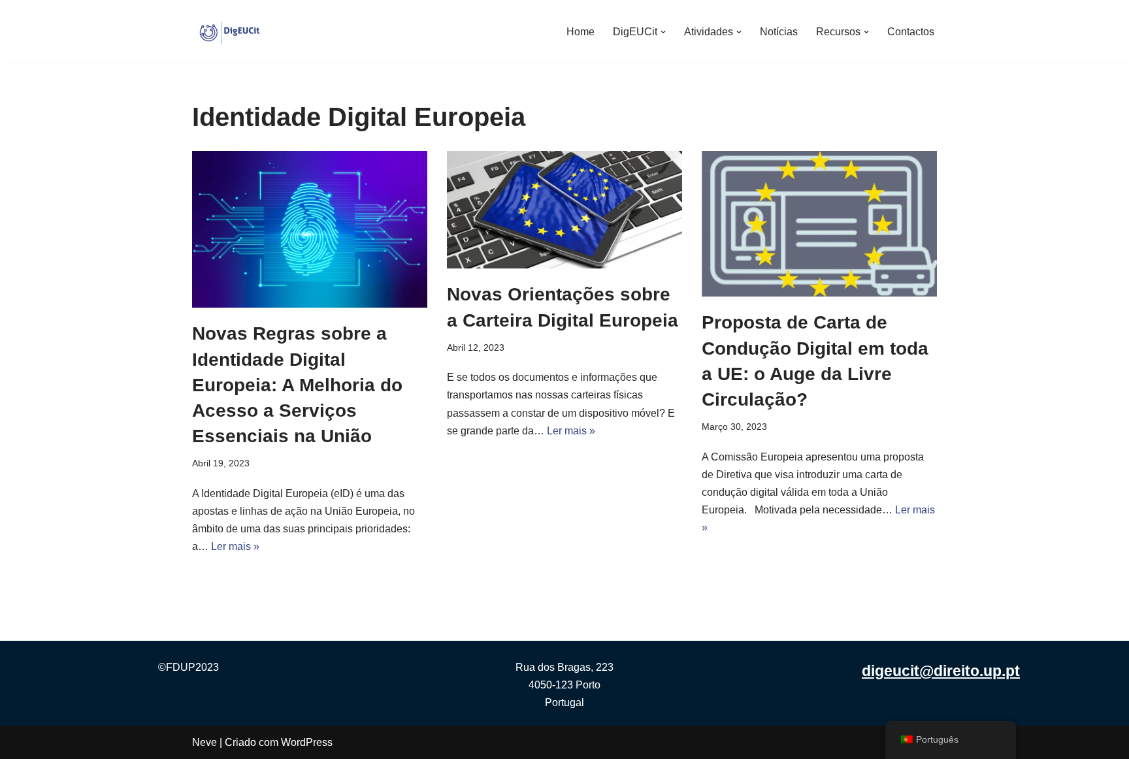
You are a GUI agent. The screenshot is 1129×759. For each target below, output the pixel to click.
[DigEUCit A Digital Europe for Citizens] (231, 32)
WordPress (307, 742)
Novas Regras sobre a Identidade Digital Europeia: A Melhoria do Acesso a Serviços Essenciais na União (297, 384)
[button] (663, 32)
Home (580, 31)
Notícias (779, 31)
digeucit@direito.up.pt (941, 670)
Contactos (910, 31)
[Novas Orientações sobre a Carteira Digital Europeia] (564, 209)
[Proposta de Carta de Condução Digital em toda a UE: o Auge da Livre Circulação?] (819, 224)
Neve (204, 742)
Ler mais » (235, 546)
